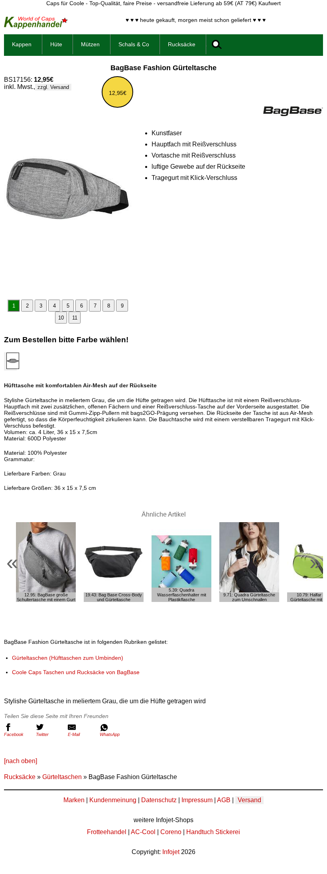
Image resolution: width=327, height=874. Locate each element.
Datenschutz (159, 800)
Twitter (42, 734)
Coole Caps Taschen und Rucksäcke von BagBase (76, 672)
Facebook (14, 734)
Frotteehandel (106, 832)
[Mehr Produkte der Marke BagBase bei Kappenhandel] (293, 113)
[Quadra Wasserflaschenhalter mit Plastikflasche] (181, 562)
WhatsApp (110, 734)
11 (74, 318)
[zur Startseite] (36, 26)
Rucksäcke (19, 776)
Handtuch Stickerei (213, 832)
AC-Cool (143, 832)
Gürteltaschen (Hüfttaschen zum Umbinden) (67, 658)
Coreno (170, 832)
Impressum (197, 800)
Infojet (170, 851)
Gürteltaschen (62, 776)
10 (61, 318)
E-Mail (74, 734)
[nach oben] (20, 761)
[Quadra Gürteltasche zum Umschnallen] (249, 562)
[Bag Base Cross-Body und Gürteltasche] (114, 562)
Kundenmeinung (112, 800)
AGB (223, 800)
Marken (74, 800)
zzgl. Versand (53, 87)
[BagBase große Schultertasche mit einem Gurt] (46, 562)
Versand (249, 800)
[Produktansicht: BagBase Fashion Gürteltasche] (68, 194)
